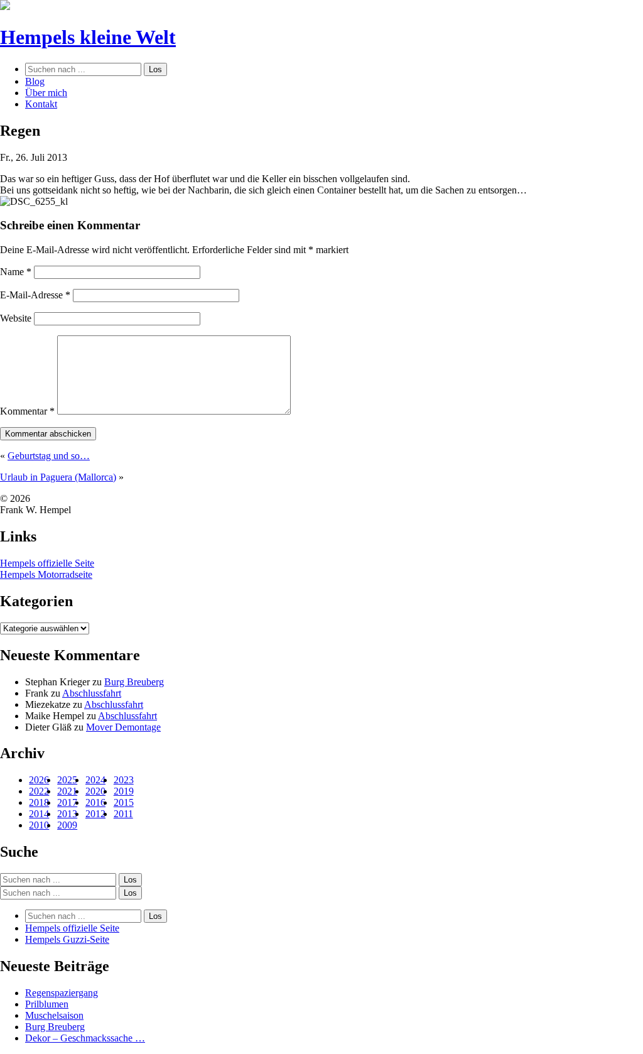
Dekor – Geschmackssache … (85, 1038)
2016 (95, 802)
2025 (67, 779)
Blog (35, 81)
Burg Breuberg (134, 681)
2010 (39, 825)
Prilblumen (46, 1004)
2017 (67, 802)
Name (15, 271)
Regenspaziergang (61, 992)
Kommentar (27, 411)
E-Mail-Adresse (35, 295)
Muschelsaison (54, 1015)
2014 (39, 813)
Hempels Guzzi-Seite (67, 939)
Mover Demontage (123, 727)
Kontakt (41, 104)
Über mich (46, 92)
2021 (67, 791)
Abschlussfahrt (91, 693)
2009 (67, 825)
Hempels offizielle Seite (47, 563)
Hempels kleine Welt (88, 37)
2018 (39, 802)
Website (15, 318)
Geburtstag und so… (49, 455)
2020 (95, 791)
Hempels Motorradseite (46, 574)
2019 (124, 791)
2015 (124, 802)
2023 (124, 779)
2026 (39, 779)
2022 (39, 791)
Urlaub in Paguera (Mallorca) (58, 477)
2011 (123, 813)
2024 (95, 779)
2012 (95, 813)
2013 (67, 813)
